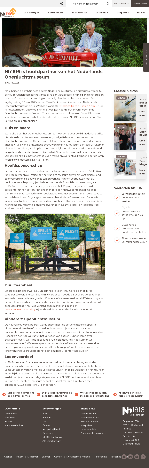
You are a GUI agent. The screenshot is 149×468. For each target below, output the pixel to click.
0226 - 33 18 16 (132, 440)
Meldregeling (100, 456)
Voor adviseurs (121, 3)
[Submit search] (108, 3)
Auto (44, 413)
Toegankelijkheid (119, 456)
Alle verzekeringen (51, 441)
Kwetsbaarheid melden (78, 456)
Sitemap (46, 456)
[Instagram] (143, 456)
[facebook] (124, 456)
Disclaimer (32, 456)
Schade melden (88, 413)
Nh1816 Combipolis (52, 437)
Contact (58, 456)
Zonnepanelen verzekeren (93, 433)
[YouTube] (136, 456)
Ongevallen (48, 433)
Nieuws (8, 421)
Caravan (46, 425)
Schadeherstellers (89, 417)
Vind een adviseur (89, 421)
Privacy (19, 456)
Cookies (8, 456)
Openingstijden (130, 436)
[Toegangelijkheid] (61, 3)
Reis (44, 421)
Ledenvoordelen (88, 429)
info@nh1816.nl (132, 443)
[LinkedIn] (130, 456)
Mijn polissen (86, 425)
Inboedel (47, 417)
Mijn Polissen (140, 3)
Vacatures (10, 417)
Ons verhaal (11, 413)
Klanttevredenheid (14, 425)
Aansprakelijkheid (51, 429)
